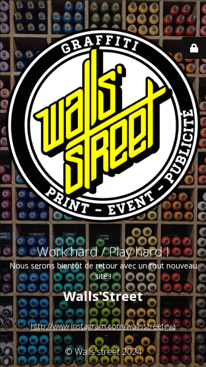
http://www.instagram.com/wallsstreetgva (103, 326)
